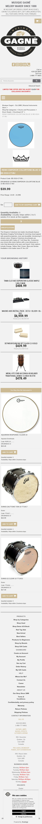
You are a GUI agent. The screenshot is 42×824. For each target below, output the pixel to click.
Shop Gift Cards (21, 646)
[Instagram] (17, 64)
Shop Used (21, 623)
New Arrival (21, 633)
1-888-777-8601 (35, 75)
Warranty (21, 706)
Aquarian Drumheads (7, 439)
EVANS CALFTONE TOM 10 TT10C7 (14, 507)
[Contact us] (25, 64)
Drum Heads (6, 112)
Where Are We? (21, 676)
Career (21, 683)
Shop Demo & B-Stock (21, 626)
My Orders (18, 9)
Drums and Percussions (26, 110)
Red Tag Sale (21, 630)
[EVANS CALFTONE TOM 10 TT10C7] (21, 486)
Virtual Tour (23, 14)
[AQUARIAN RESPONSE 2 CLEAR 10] (21, 414)
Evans (3, 510)
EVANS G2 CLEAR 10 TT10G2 (12, 578)
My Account (8, 9)
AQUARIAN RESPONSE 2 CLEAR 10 (14, 435)
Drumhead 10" (18, 112)
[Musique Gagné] (21, 41)
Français (32, 14)
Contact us (6, 12)
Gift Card (26, 12)
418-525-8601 (36, 71)
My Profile (21, 660)
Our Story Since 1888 (21, 693)
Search (37, 80)
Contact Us (21, 680)
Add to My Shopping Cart (26, 205)
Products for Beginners (21, 640)
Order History (21, 666)
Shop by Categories (21, 620)
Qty (2, 205)
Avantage (25, 822)
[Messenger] (21, 64)
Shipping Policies (21, 712)
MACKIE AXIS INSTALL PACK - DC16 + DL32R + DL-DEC (21, 312)
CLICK (33, 89)
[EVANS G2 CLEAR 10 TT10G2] (21, 557)
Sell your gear (11, 14)
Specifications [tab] (7, 228)
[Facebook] (13, 64)
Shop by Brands (21, 643)
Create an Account (30, 9)
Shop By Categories (9, 110)
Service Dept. (16, 12)
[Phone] (28, 64)
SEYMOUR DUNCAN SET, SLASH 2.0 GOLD (21, 343)
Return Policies (21, 709)
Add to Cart (8, 452)
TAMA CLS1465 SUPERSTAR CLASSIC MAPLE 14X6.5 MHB (22, 282)
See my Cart (21, 663)
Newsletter (35, 12)
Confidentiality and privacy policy (21, 702)
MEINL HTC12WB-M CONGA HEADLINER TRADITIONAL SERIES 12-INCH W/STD (21, 374)
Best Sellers (21, 636)
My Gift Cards (21, 670)
